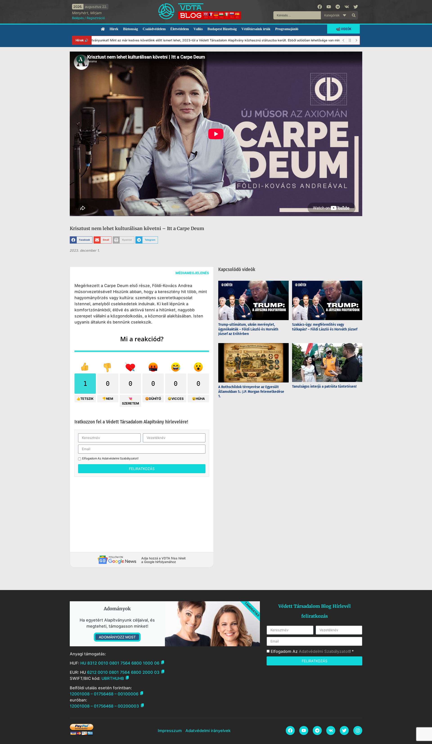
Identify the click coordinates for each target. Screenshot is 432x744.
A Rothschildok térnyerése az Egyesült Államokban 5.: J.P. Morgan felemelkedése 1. (251, 391)
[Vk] (346, 6)
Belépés (78, 18)
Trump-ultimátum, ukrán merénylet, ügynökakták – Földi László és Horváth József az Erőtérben (248, 329)
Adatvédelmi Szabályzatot (120, 458)
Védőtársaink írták (255, 29)
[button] (81, 240)
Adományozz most (117, 637)
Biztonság (130, 29)
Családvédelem (154, 29)
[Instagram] (357, 730)
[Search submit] (353, 15)
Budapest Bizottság (222, 29)
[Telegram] (337, 6)
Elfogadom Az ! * (312, 651)
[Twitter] (355, 6)
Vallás (198, 29)
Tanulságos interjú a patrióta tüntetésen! (325, 386)
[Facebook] (319, 6)
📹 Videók (343, 29)
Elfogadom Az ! (110, 458)
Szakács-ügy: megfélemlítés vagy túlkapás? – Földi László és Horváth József (324, 326)
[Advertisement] (141, 512)
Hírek (114, 29)
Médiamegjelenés (192, 273)
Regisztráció (96, 18)
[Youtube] (328, 6)
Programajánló (286, 29)
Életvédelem (179, 29)
